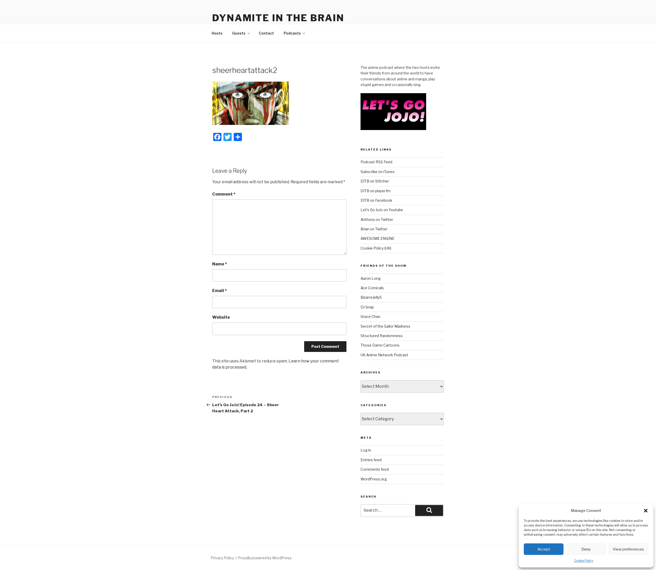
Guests (238, 33)
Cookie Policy (583, 561)
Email (219, 290)
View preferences (628, 549)
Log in (366, 450)
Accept (543, 549)
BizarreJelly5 (371, 297)
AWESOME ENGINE (377, 238)
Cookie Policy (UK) (376, 248)
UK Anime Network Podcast (384, 355)
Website (221, 317)
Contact (266, 33)
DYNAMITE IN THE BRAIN (278, 18)
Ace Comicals (372, 288)
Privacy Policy (222, 558)
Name (219, 264)
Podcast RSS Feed (376, 162)
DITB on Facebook (376, 200)
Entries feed (371, 460)
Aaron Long (371, 278)
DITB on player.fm (376, 191)
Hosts (217, 33)
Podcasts (292, 33)
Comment (223, 194)
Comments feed (375, 469)
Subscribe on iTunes (378, 171)
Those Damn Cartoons (380, 345)
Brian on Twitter (374, 229)
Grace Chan (370, 316)
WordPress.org (374, 479)
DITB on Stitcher (375, 181)
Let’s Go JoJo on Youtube (382, 210)
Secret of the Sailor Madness (385, 326)
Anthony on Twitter (377, 219)
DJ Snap (367, 307)
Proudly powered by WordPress (265, 558)
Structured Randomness (382, 336)
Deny (586, 549)
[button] (645, 510)
